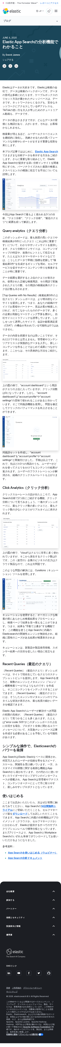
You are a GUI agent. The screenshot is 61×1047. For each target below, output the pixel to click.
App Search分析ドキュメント (25, 858)
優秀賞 (9, 935)
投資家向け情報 (13, 926)
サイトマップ (12, 991)
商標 (8, 988)
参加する (10, 900)
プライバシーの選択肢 (28, 1034)
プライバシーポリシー (32, 988)
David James (13, 54)
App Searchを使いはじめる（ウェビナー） (32, 852)
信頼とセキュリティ (15, 917)
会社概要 (10, 891)
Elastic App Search (46, 151)
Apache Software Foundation (36, 1027)
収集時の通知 (12, 1034)
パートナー (11, 908)
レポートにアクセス (49, 3)
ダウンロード (20, 813)
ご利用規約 (16, 988)
